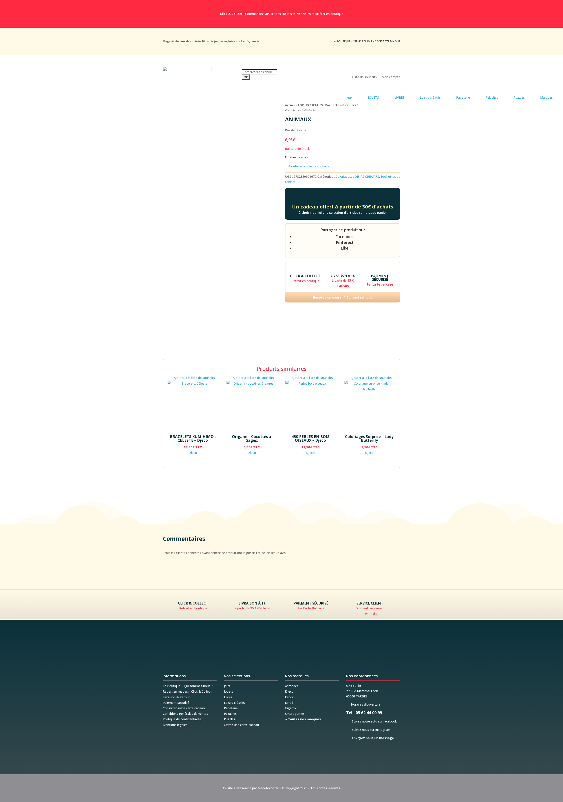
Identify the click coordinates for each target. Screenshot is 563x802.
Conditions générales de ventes (185, 713)
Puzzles (229, 719)
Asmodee (292, 686)
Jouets (228, 691)
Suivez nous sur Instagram (368, 730)
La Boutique (341, 41)
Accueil (290, 105)
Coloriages (293, 110)
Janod (289, 703)
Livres (228, 697)
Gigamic (291, 708)
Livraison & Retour (176, 697)
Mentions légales (175, 725)
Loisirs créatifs (234, 703)
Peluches (230, 713)
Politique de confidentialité (182, 719)
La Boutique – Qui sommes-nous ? (188, 686)
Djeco (192, 453)
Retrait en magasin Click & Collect (187, 691)
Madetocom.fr (268, 788)
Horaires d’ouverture (363, 704)
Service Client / (376, 41)
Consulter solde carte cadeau (184, 708)
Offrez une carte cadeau (241, 725)
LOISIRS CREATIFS (310, 105)
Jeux (227, 686)
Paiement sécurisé (176, 703)
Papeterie (231, 708)
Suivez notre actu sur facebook (371, 721)
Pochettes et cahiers (340, 105)
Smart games (295, 713)
